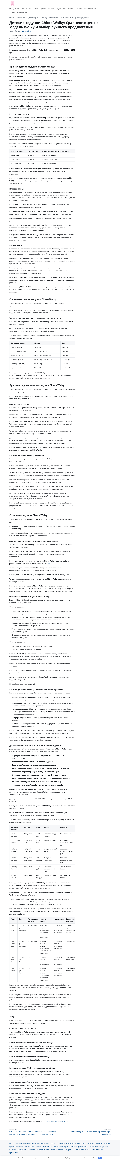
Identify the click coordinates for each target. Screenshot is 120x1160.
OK (100, 1158)
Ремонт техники (97, 1150)
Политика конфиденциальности (99, 1143)
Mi (49, 563)
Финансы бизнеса (57, 1150)
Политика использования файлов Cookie (71, 1143)
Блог (10, 1143)
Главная (12, 18)
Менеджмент (14, 9)
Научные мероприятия (29, 9)
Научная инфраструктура (65, 9)
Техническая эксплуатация (86, 9)
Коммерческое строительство (38, 1150)
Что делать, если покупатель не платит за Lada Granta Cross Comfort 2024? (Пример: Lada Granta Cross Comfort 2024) (32, 1131)
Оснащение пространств (18, 12)
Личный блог (21, 18)
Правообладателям (16, 1146)
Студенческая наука (47, 9)
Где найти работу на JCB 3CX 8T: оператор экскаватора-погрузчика (89, 1131)
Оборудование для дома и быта (55, 1121)
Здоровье (69, 1150)
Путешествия (13, 1153)
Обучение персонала (82, 1150)
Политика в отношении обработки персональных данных (35, 1143)
